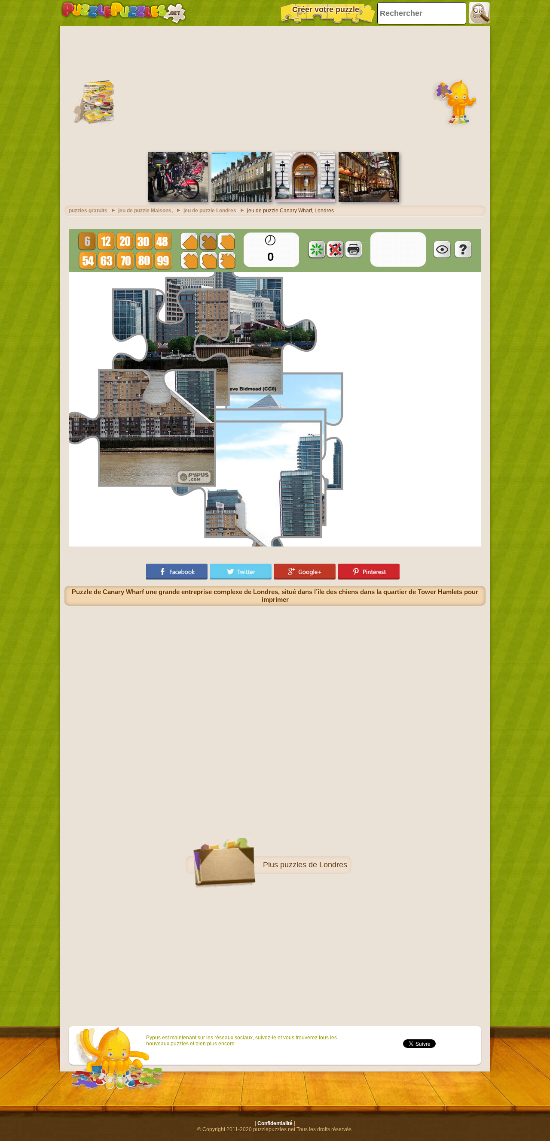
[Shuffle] (316, 249)
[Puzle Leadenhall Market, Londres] (369, 200)
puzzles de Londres (313, 864)
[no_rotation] (335, 249)
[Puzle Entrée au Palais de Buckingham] (305, 200)
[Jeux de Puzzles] (123, 13)
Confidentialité (275, 1123)
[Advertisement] (275, 88)
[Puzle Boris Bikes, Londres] (178, 200)
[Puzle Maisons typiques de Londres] (241, 200)
